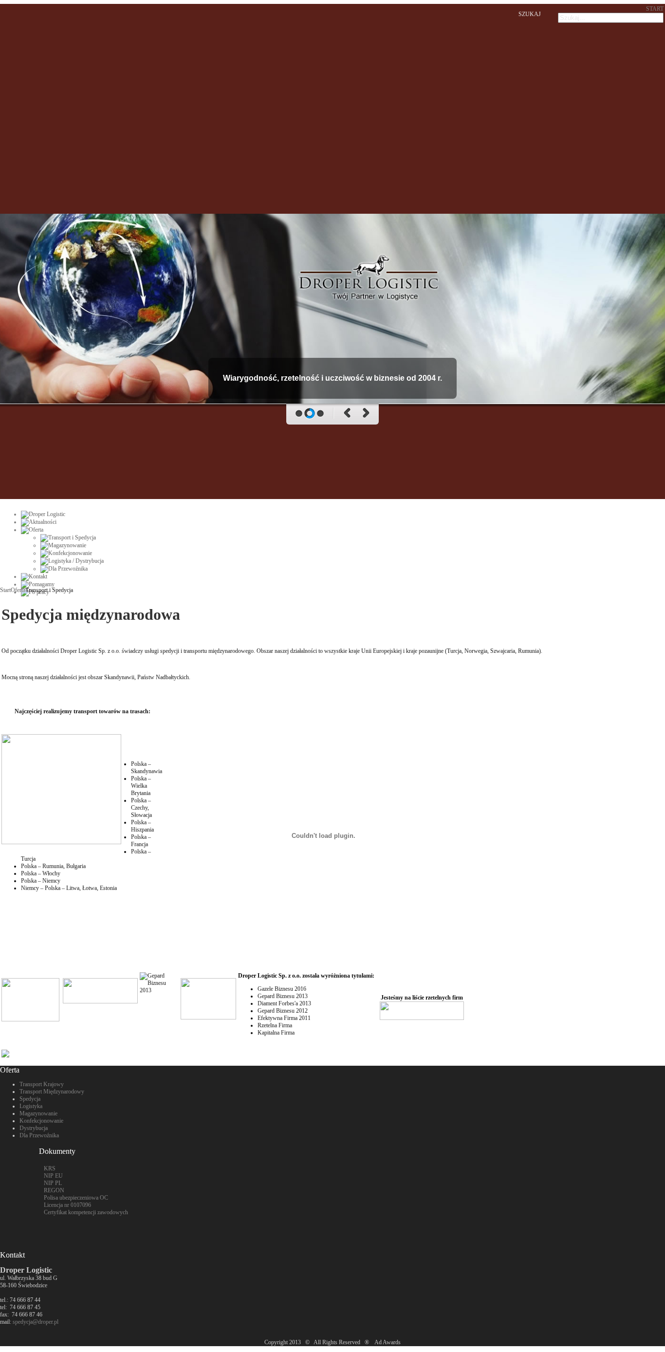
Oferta (18, 590)
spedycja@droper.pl (35, 1321)
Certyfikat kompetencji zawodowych (86, 1212)
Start (5, 590)
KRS (49, 1168)
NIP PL (53, 1183)
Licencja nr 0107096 (67, 1205)
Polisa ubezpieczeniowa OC (76, 1197)
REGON (54, 1190)
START (655, 8)
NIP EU (53, 1175)
